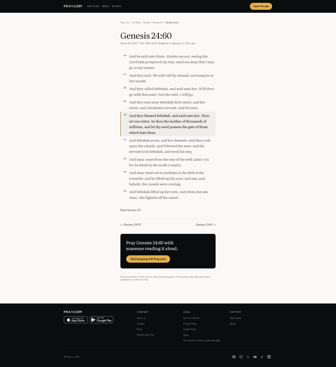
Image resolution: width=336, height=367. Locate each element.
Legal (185, 334)
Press (139, 329)
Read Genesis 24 (130, 210)
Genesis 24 (158, 22)
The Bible (136, 22)
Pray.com (124, 22)
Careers (141, 323)
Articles (93, 6)
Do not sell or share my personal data (201, 340)
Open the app (261, 6)
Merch (233, 323)
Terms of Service (191, 318)
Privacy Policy (190, 323)
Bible (105, 6)
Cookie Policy (189, 329)
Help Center (235, 318)
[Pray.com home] (73, 6)
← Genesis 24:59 (130, 224)
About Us (141, 318)
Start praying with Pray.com (148, 259)
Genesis (146, 22)
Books (116, 6)
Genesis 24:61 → (206, 224)
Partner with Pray (145, 334)
